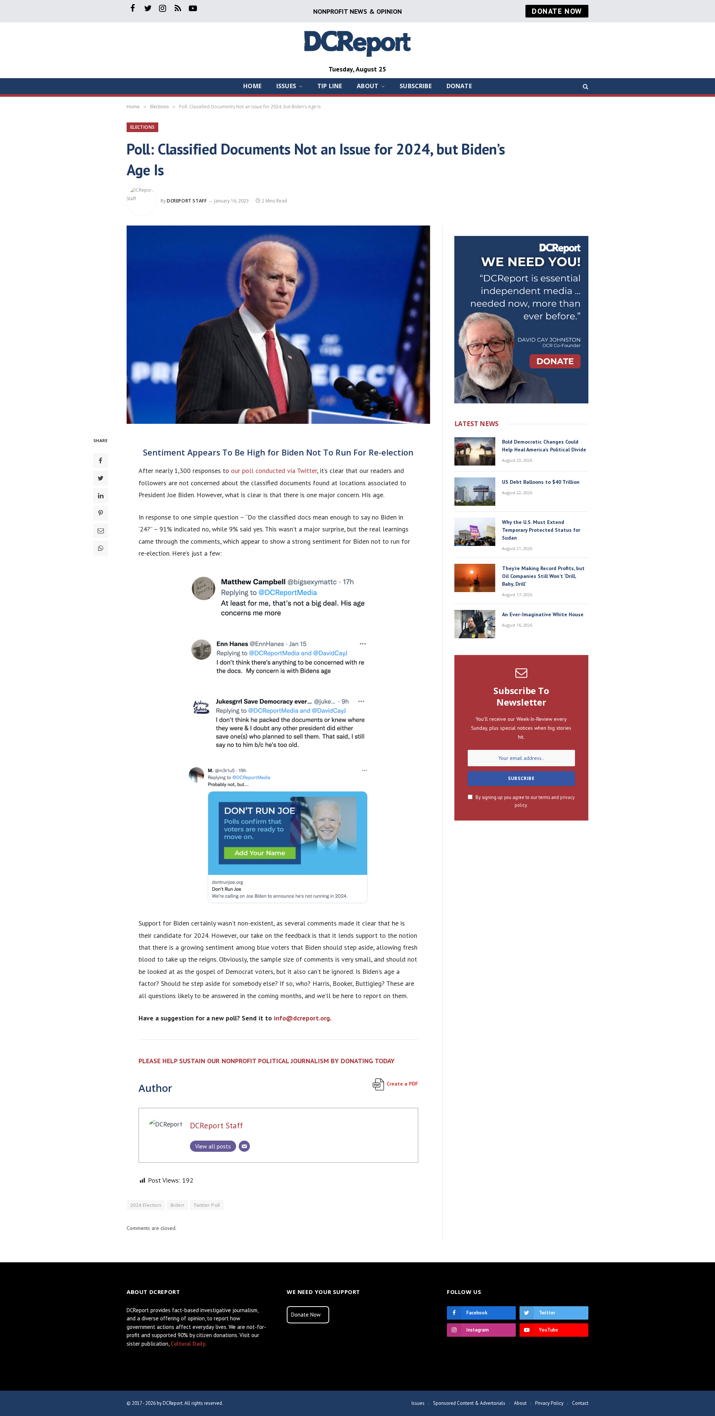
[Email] (100, 530)
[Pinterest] (100, 512)
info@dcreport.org (302, 1018)
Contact (580, 1403)
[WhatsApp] (100, 547)
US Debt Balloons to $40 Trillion (540, 482)
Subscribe (415, 86)
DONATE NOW (557, 11)
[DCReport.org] (357, 43)
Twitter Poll (207, 1205)
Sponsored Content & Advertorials (469, 1403)
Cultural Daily (188, 1343)
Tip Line (329, 86)
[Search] (584, 86)
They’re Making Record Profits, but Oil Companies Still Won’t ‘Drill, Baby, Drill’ (543, 576)
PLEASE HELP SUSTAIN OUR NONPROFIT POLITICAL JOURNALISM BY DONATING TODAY (267, 1061)
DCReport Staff (187, 201)
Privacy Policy (549, 1403)
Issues (286, 86)
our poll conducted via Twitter (274, 470)
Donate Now (306, 1314)
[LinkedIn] (100, 495)
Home (252, 86)
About (367, 86)
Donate (459, 86)
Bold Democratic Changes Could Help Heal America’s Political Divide (544, 445)
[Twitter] (100, 477)
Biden (177, 1205)
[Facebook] (100, 460)
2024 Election (145, 1205)
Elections (142, 127)
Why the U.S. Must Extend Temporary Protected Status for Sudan (541, 530)
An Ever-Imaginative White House (543, 614)
